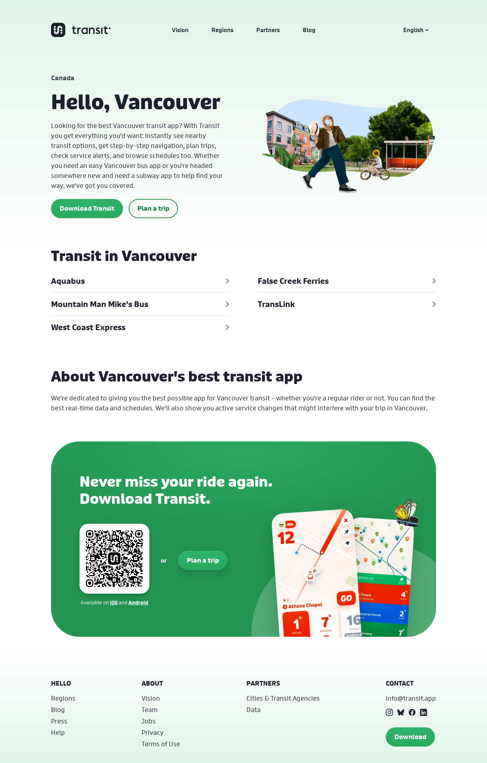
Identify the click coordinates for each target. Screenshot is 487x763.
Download (410, 736)
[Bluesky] (400, 712)
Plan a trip (153, 208)
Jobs (149, 721)
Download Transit (87, 208)
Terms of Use (161, 744)
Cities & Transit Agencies (283, 698)
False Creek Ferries (293, 281)
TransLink (276, 304)
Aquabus (68, 281)
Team (150, 709)
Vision (180, 30)
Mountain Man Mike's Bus (99, 304)
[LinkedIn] (423, 712)
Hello (61, 683)
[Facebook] (412, 712)
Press (59, 721)
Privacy (153, 732)
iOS (114, 602)
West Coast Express (88, 327)
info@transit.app (411, 698)
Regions (222, 30)
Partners (268, 30)
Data (253, 709)
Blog (309, 30)
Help (58, 732)
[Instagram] (389, 712)
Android (138, 602)
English (413, 30)
